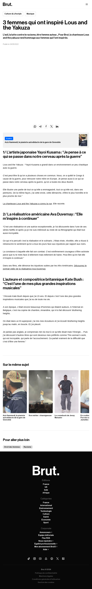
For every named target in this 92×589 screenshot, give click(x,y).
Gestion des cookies (46, 582)
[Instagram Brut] (34, 558)
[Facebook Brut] (51, 558)
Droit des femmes (12, 447)
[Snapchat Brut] (46, 558)
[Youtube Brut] (40, 558)
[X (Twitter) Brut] (57, 558)
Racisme (27, 447)
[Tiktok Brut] (28, 558)
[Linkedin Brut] (63, 558)
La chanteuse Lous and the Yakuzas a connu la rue (27, 203)
